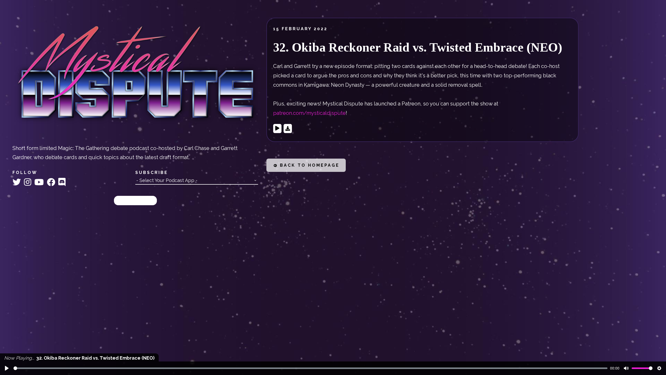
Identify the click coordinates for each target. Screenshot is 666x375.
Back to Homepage (309, 165)
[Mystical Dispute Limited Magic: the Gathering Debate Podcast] (135, 73)
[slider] (310, 368)
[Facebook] (52, 182)
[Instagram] (28, 182)
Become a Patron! (135, 200)
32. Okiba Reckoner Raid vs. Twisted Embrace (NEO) (417, 47)
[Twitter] (17, 182)
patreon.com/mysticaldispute (309, 113)
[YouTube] (40, 182)
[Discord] (62, 182)
